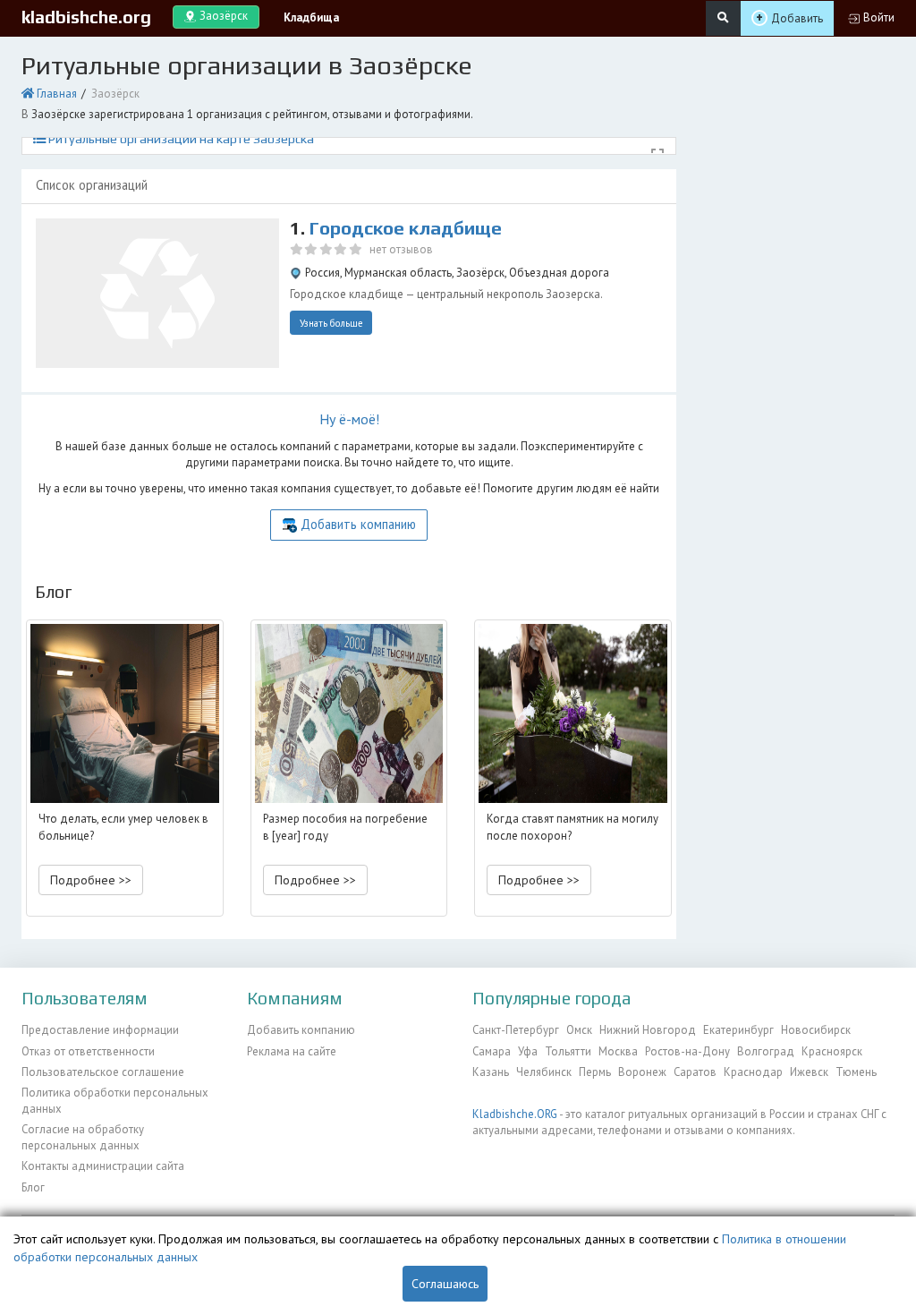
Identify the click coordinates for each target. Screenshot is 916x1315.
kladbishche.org (86, 17)
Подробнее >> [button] (90, 880)
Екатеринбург (738, 1029)
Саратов (695, 1072)
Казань (490, 1072)
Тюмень (856, 1072)
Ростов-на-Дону (687, 1051)
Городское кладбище (406, 228)
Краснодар (753, 1072)
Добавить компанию (358, 524)
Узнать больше (331, 323)
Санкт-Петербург (515, 1029)
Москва (618, 1051)
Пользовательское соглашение (102, 1072)
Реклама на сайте (291, 1051)
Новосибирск (816, 1029)
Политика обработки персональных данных (114, 1100)
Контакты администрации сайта (102, 1166)
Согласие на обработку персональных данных (82, 1137)
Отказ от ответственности (88, 1051)
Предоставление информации (100, 1029)
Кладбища (311, 17)
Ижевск (809, 1072)
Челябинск (544, 1072)
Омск (579, 1029)
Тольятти (568, 1051)
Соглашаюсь (445, 1284)
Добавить (797, 18)
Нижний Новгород (647, 1029)
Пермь (595, 1072)
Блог (33, 1187)
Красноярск (832, 1051)
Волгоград (765, 1051)
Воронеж (642, 1072)
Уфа (528, 1051)
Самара (491, 1051)
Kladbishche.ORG (514, 1114)
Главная (57, 93)
